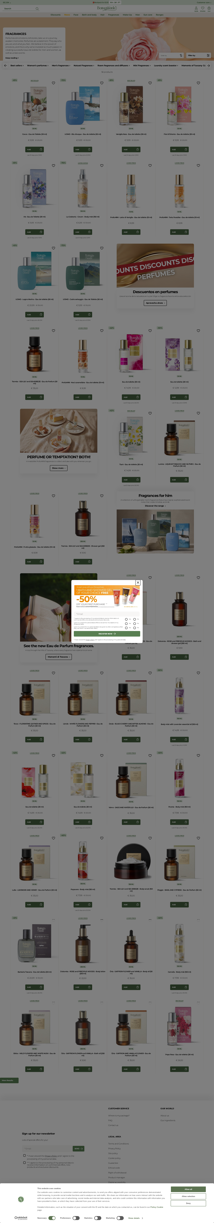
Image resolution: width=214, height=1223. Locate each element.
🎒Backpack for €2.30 (100, 2)
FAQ (110, 1120)
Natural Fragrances (83, 65)
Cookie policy (114, 1158)
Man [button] (137, 15)
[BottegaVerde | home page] (107, 8)
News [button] (67, 15)
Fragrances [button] (113, 15)
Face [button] (76, 15)
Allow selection (188, 1196)
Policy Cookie (156, 1207)
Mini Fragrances (141, 65)
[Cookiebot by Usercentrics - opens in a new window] (21, 1218)
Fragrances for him (155, 495)
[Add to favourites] (53, 83)
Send (77, 1148)
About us (164, 1115)
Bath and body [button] (89, 15)
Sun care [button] (148, 15)
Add (29, 149)
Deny (188, 1203)
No (138, 619)
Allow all (188, 1189)
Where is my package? (119, 1115)
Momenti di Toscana (58, 657)
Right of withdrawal (117, 1173)
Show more (58, 468)
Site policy (113, 1153)
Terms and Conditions (118, 1144)
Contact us (113, 1125)
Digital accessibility (117, 1182)
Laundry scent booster (165, 65)
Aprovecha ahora (154, 303)
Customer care (203, 2)
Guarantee (113, 1163)
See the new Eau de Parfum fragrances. (59, 646)
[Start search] (37, 8)
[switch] (76, 1218)
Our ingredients (167, 1120)
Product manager (116, 1177)
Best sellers (16, 65)
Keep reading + (12, 58)
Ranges (159, 15)
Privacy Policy (90, 640)
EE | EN (6, 2)
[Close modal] (137, 582)
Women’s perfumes (37, 65)
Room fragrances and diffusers (113, 65)
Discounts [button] (56, 15)
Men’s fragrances (60, 65)
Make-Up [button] (127, 15)
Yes (130, 619)
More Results (7, 1080)
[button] (5, 65)
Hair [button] (102, 15)
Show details (134, 1218)
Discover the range (154, 506)
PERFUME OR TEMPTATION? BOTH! (58, 457)
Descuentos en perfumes (155, 292)
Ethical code (114, 1168)
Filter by (191, 55)
